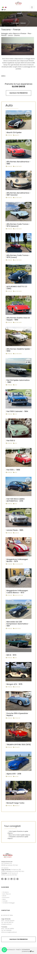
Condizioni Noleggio (8, 903)
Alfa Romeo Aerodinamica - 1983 (18, 163)
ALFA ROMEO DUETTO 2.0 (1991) (16, 287)
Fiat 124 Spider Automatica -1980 (18, 381)
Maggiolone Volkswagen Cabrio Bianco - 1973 (17, 592)
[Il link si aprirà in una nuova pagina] (32, 951)
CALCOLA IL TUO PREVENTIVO (18, 939)
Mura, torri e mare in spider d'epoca (19, 835)
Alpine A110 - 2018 (13, 774)
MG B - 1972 (11, 655)
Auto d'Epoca (6, 894)
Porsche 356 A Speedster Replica (17, 714)
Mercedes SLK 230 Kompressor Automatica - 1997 (17, 624)
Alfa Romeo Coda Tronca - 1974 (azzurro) (18, 225)
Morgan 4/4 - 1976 (14, 684)
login (4, 9)
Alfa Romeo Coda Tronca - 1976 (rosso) (18, 256)
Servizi (4, 896)
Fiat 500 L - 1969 (13, 470)
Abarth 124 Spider (14, 132)
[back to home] (7, 855)
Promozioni (5, 897)
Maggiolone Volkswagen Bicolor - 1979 (17, 560)
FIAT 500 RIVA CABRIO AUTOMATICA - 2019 (15, 500)
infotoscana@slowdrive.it (9, 932)
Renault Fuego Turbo (15, 803)
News (4, 899)
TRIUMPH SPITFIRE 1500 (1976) (18, 745)
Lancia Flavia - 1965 (14, 530)
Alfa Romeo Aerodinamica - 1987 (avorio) (18, 194)
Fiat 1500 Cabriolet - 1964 (17, 411)
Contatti (4, 901)
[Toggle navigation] (32, 7)
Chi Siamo (5, 892)
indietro (3, 76)
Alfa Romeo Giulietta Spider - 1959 (18, 350)
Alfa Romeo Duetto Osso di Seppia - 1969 (18, 319)
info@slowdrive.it (6, 924)
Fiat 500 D (10, 441)
